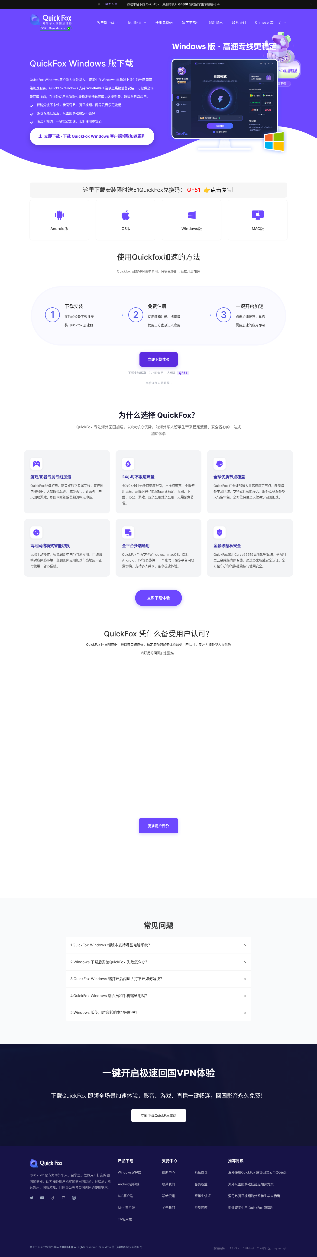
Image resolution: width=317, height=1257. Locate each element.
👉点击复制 (218, 189)
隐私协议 (200, 1172)
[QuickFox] (59, 19)
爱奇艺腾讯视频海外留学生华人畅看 (254, 1196)
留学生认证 (202, 1196)
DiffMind (248, 1248)
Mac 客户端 (126, 1208)
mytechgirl (280, 1248)
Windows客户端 (129, 1172)
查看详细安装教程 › (158, 383)
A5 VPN (234, 1248)
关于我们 (168, 1208)
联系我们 (239, 22)
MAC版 (258, 228)
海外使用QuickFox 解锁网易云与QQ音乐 (257, 1172)
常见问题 (200, 1208)
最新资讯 (216, 22)
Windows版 (191, 228)
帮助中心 (168, 1172)
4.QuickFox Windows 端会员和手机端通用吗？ (158, 995)
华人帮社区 (264, 1248)
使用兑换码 (164, 22)
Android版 (59, 228)
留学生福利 (190, 22)
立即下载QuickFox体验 (159, 1115)
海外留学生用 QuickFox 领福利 (250, 1208)
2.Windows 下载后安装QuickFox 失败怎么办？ (158, 962)
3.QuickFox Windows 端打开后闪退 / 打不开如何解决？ (158, 978)
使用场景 (135, 22)
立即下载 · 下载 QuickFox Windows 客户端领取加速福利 (95, 136)
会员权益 (200, 1184)
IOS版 (125, 228)
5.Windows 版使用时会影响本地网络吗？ (158, 1012)
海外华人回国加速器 (60, 1247)
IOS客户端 (125, 1196)
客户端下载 (105, 22)
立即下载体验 (158, 359)
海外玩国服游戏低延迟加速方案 (251, 1184)
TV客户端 (125, 1219)
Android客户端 (128, 1184)
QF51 (193, 189)
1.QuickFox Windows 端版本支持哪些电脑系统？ (158, 945)
